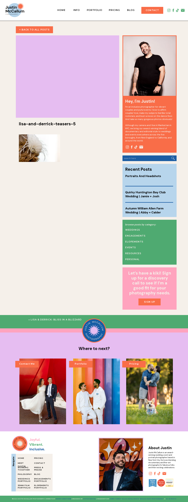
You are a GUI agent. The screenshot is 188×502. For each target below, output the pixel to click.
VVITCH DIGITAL (89, 499)
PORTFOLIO (94, 10)
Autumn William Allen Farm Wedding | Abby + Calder (144, 210)
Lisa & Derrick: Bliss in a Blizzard (56, 319)
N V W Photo (170, 499)
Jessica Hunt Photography (152, 499)
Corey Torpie (115, 499)
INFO (76, 10)
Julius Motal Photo (130, 499)
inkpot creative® (63, 499)
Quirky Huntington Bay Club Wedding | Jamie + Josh (145, 194)
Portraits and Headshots (143, 176)
